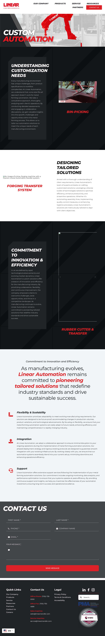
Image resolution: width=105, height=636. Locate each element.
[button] (60, 277)
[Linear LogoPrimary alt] (11, 4)
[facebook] (89, 589)
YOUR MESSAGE (13, 544)
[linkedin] (84, 589)
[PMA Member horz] (88, 603)
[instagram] (93, 589)
